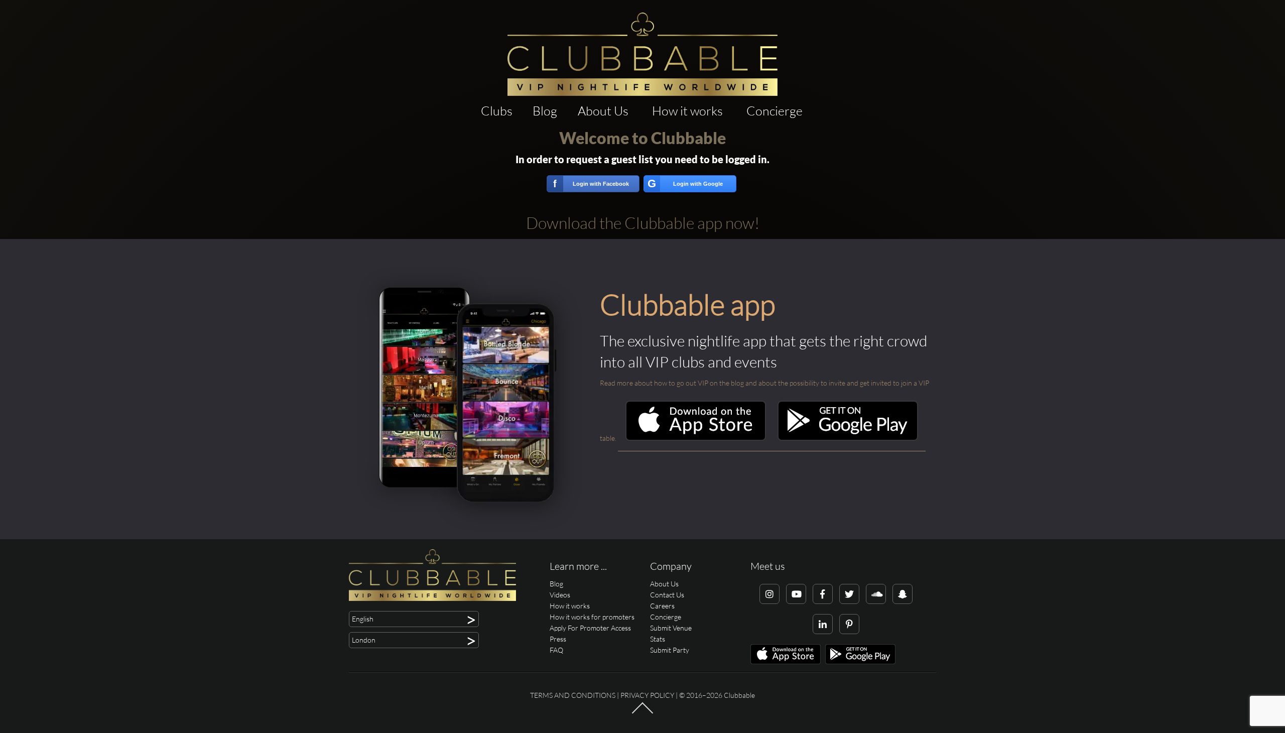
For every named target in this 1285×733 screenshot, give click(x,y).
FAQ (556, 650)
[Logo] (642, 54)
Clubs (496, 110)
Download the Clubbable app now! (642, 222)
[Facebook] (823, 594)
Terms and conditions (572, 695)
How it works (687, 110)
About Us (603, 110)
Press (558, 639)
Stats (657, 639)
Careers (662, 605)
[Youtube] (796, 594)
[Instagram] (769, 594)
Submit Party (669, 650)
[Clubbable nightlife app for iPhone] (695, 438)
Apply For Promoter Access (590, 628)
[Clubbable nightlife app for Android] (848, 438)
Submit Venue (671, 628)
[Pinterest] (849, 624)
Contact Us (667, 594)
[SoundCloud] (876, 594)
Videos (560, 594)
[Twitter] (849, 594)
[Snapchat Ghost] (902, 594)
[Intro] (642, 712)
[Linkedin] (823, 624)
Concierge (774, 110)
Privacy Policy (647, 695)
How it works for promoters (592, 617)
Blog (545, 110)
